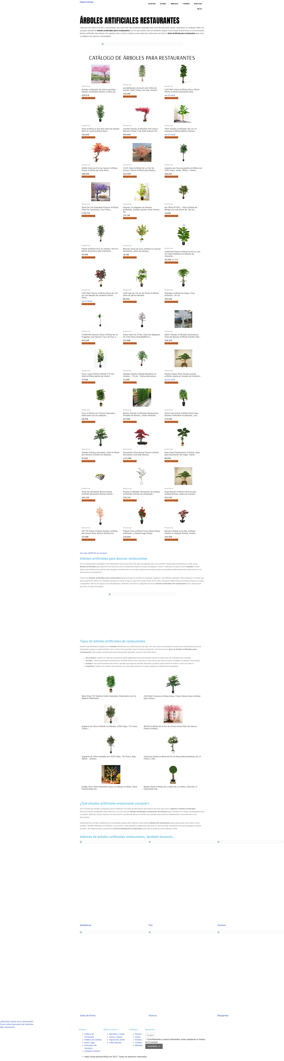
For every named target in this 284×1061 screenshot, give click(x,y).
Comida (186, 3)
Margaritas (222, 1015)
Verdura (221, 925)
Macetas (198, 3)
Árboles (174, 3)
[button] (93, 553)
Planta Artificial (86, 2)
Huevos (153, 1015)
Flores (163, 3)
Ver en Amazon (88, 98)
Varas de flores (88, 1015)
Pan (151, 925)
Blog (199, 9)
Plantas (152, 3)
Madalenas (85, 925)
